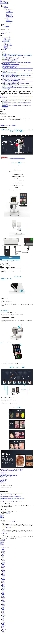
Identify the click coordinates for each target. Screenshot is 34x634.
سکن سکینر (2, 477)
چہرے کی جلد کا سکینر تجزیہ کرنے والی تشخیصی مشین (8, 475)
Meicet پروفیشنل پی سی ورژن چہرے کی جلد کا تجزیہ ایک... (11, 69)
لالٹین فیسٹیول (4, 533)
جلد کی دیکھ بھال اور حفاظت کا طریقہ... (9, 527)
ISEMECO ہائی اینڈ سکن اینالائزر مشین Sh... (10, 521)
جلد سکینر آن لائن (3, 481)
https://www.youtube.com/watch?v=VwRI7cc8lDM (17, 158)
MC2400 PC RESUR (7, 40)
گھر (2, 5)
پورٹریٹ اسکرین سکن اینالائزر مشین (5, 476)
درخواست (3, 24)
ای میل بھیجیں (2, 540)
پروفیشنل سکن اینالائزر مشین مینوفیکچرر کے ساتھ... (10, 65)
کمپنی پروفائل (6, 7)
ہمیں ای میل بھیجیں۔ (3, 125)
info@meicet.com (7, 513)
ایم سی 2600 (4, 33)
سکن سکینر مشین (3, 480)
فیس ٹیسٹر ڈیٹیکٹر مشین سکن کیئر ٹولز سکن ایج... (9, 74)
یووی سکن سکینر (2, 483)
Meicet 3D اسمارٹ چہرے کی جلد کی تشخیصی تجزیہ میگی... (11, 86)
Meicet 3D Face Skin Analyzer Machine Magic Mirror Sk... (10, 84)
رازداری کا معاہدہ (3, 539)
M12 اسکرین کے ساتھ (9, 15)
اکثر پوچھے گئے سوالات (7, 23)
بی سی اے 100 (8, 18)
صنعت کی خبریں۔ (6, 26)
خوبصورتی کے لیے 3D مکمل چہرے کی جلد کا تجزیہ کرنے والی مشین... (12, 498)
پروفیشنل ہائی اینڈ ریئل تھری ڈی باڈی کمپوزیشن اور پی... (10, 58)
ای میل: (4, 2)
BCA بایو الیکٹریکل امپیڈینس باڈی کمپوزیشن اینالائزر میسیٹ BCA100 (12, 469)
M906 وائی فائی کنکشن (9, 16)
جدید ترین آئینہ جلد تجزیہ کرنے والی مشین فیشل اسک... (10, 89)
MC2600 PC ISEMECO (9, 12)
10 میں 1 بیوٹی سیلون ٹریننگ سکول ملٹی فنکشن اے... (10, 78)
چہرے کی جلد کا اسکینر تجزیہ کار (5, 474)
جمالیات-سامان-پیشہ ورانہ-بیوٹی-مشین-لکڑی (9, 67)
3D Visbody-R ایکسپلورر (9, 21)
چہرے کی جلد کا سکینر (3, 472)
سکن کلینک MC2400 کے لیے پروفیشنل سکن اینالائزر (9, 60)
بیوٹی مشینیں (4, 49)
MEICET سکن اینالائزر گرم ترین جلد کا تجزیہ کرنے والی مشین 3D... (12, 82)
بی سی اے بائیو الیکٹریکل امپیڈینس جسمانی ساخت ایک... (10, 494)
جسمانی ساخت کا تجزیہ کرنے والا (7, 45)
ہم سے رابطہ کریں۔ (5, 27)
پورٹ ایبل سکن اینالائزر (7, 13)
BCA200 (7, 19)
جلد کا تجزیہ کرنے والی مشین (8, 9)
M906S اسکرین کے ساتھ (7, 44)
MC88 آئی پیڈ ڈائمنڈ (8, 10)
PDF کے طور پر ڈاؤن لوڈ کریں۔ (11, 125)
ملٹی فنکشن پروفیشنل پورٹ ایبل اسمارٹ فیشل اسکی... (10, 64)
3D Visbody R (6, 47)
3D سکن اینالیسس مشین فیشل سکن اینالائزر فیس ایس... (10, 80)
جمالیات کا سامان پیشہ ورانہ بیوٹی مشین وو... (9, 72)
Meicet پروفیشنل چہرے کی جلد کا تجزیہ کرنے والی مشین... (10, 61)
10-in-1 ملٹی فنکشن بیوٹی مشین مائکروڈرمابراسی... (10, 76)
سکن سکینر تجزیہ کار (3, 479)
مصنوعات (3, 31)
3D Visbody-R (8, 20)
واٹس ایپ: (4, 3)
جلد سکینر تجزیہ (2, 478)
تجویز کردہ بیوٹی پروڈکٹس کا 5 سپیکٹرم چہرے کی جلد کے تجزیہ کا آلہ (10, 470)
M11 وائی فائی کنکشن (9, 14)
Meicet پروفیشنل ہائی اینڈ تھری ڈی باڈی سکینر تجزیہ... (10, 54)
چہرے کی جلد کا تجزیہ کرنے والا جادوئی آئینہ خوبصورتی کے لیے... (11, 501)
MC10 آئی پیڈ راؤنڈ (8, 11)
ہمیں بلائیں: (4, 1)
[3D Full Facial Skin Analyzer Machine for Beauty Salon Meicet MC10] (10, 496)
